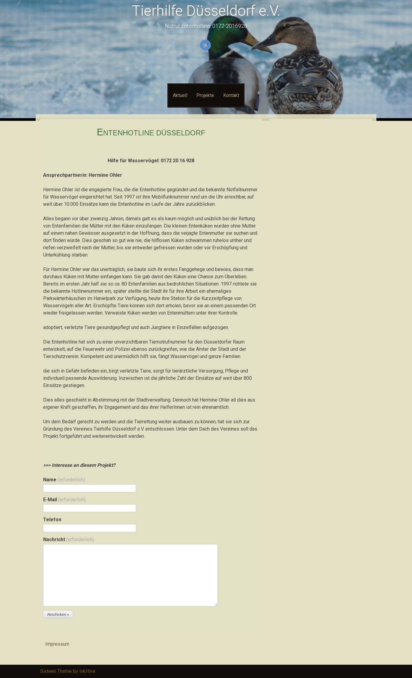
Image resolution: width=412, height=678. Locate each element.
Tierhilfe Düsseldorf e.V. (206, 10)
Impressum (57, 644)
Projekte (205, 95)
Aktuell (180, 95)
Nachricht (68, 539)
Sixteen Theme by (59, 671)
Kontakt (231, 95)
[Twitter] (206, 49)
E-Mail (64, 499)
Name (64, 480)
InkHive (87, 671)
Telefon (52, 519)
